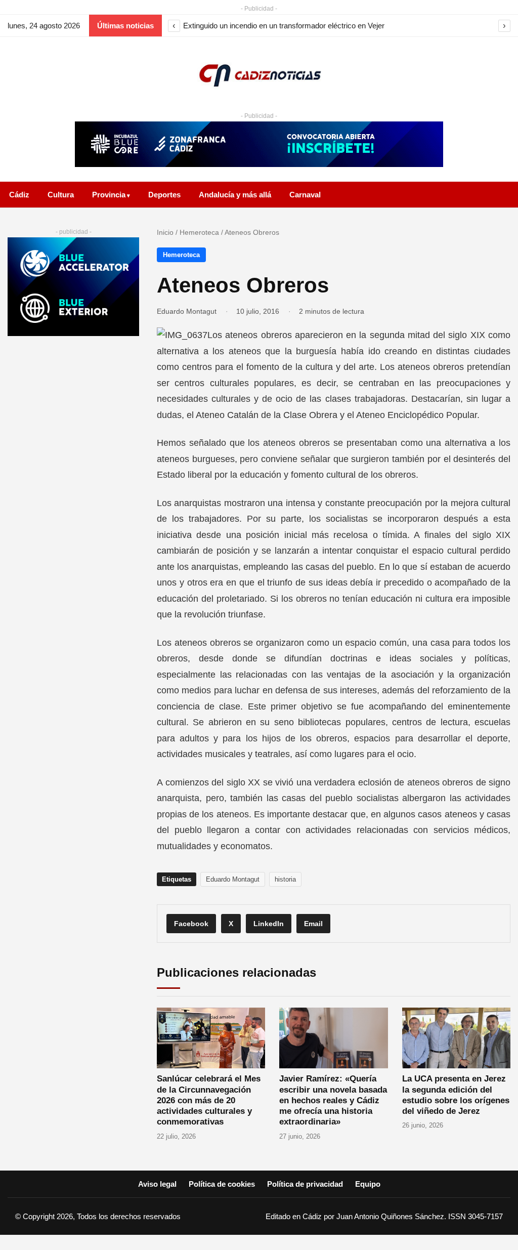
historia (285, 879)
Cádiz (19, 194)
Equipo (367, 1184)
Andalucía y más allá (235, 194)
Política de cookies (222, 1184)
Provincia (108, 194)
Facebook (191, 924)
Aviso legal (157, 1184)
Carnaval (305, 194)
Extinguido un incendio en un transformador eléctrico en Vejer (283, 25)
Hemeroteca (199, 232)
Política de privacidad (305, 1184)
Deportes (164, 194)
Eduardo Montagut (187, 311)
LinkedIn (268, 924)
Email (313, 924)
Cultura (61, 194)
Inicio (165, 232)
